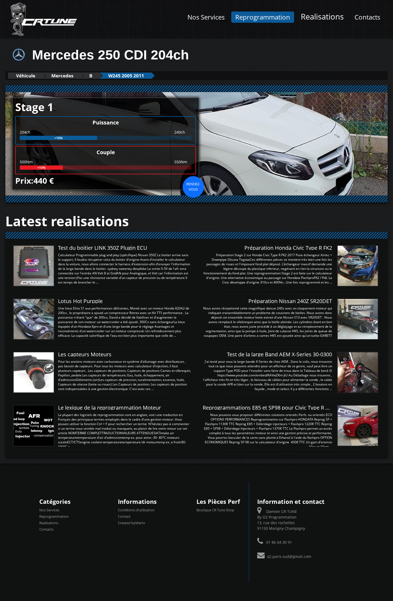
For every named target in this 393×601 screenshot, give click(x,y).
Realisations (322, 16)
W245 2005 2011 (126, 76)
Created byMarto (131, 522)
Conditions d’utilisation (136, 510)
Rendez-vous (193, 187)
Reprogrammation (262, 17)
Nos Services (206, 17)
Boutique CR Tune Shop (215, 510)
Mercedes (62, 76)
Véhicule (25, 76)
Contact (124, 516)
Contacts (367, 17)
